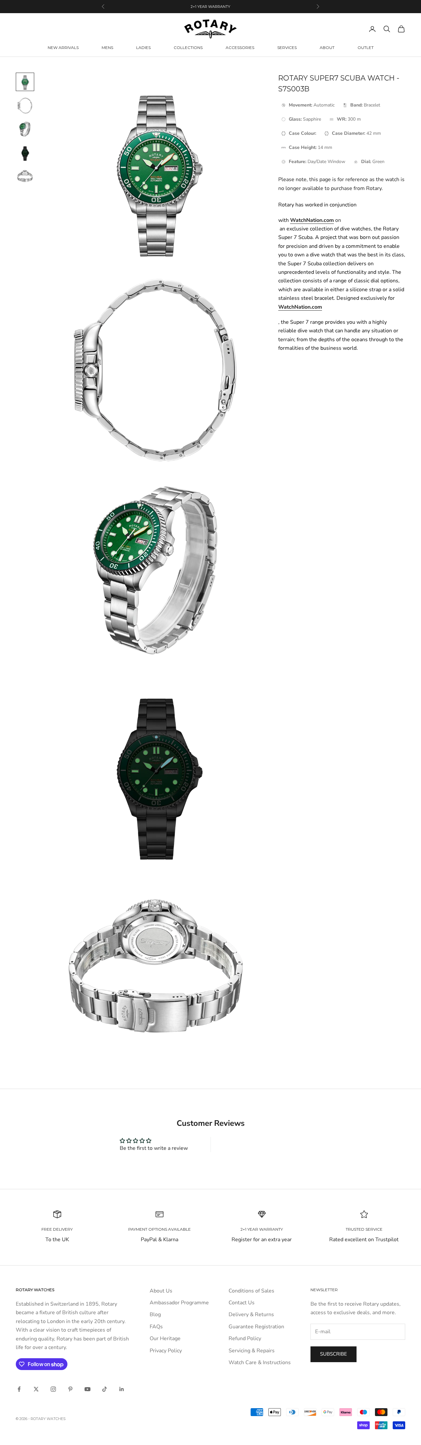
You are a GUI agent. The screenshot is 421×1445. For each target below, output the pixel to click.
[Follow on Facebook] (19, 1389)
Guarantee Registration (256, 1326)
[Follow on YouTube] (87, 1389)
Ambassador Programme (179, 1302)
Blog (155, 1314)
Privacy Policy (166, 1350)
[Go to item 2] (25, 105)
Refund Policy (245, 1338)
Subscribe (333, 1354)
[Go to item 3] (25, 129)
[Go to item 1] (25, 82)
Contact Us (242, 1302)
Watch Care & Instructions (260, 1362)
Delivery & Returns (251, 1314)
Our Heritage (165, 1338)
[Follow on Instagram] (53, 1389)
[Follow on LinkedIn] (121, 1389)
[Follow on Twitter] (36, 1389)
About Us (161, 1290)
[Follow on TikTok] (104, 1389)
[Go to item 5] (25, 176)
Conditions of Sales (251, 1290)
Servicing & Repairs (252, 1350)
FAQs (156, 1326)
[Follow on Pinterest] (70, 1389)
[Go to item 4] (25, 153)
